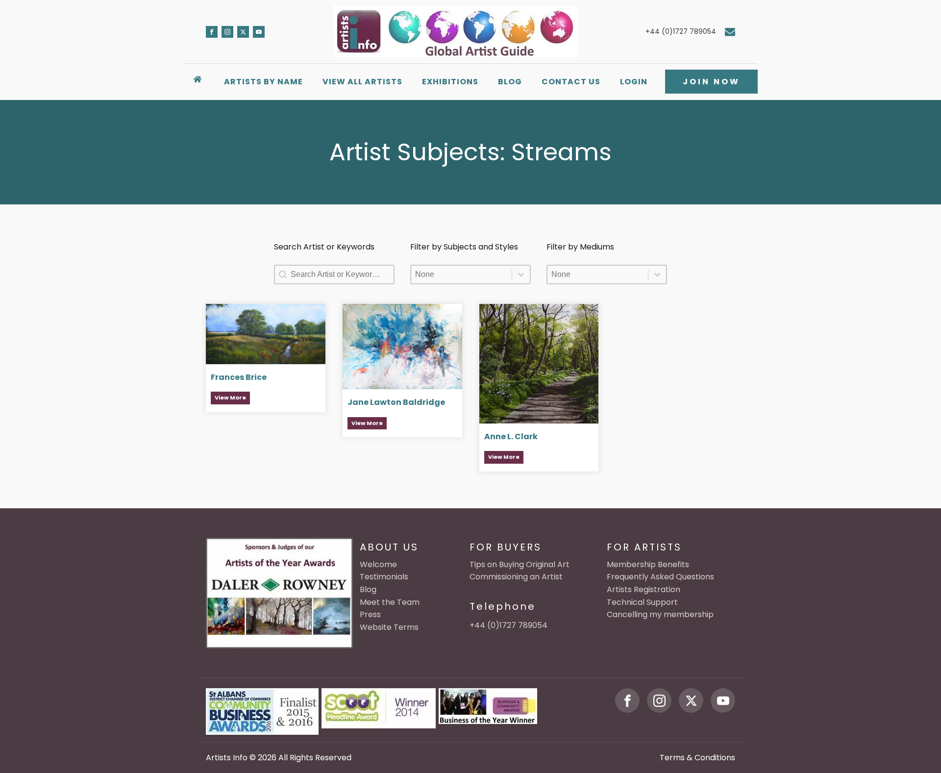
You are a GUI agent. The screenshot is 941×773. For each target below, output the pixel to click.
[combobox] (461, 274)
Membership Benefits (648, 564)
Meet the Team (390, 602)
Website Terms (389, 627)
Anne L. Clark (511, 436)
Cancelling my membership (660, 614)
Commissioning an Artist (516, 576)
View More (230, 397)
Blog (510, 81)
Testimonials (384, 576)
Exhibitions (450, 81)
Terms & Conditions (697, 757)
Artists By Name (263, 81)
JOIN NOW (711, 81)
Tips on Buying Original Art (520, 564)
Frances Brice (239, 377)
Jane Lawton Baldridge (396, 402)
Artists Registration (643, 589)
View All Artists (362, 81)
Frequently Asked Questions (660, 576)
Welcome (378, 564)
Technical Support (642, 602)
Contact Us (571, 81)
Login (633, 81)
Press (370, 614)
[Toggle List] (521, 274)
